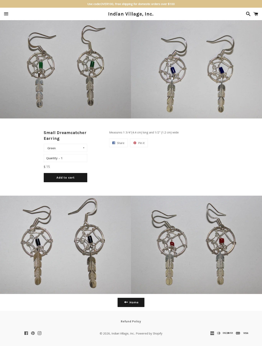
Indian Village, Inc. (131, 14)
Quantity (52, 158)
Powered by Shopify (149, 333)
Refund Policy (131, 321)
